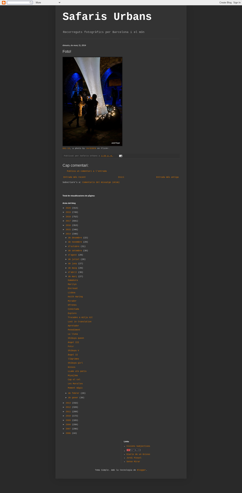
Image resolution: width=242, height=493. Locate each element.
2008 (69, 424)
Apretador (73, 326)
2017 (69, 221)
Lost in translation (79, 322)
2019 (69, 212)
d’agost (73, 255)
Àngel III (73, 342)
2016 (69, 225)
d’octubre (74, 246)
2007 (69, 429)
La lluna (73, 334)
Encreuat (73, 288)
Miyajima (73, 375)
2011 (69, 411)
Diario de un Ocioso (138, 454)
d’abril (73, 272)
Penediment (74, 330)
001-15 (66, 148)
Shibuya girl (75, 363)
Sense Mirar (133, 461)
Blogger (141, 470)
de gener (73, 397)
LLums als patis (77, 371)
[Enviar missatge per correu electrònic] (120, 156)
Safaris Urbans (107, 17)
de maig (73, 268)
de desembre (75, 238)
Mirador (72, 301)
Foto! (71, 346)
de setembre (75, 251)
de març (73, 276)
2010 (69, 416)
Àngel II (73, 355)
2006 (69, 433)
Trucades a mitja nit (80, 317)
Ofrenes (72, 305)
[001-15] (92, 145)
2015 (69, 229)
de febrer (74, 393)
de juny (73, 263)
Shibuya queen (76, 338)
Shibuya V (73, 350)
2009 (69, 420)
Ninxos (71, 367)
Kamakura (73, 280)
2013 (69, 403)
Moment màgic (75, 388)
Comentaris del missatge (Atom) (101, 182)
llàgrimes (73, 359)
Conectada (73, 309)
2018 (69, 217)
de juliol (74, 259)
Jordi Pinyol (133, 458)
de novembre (75, 242)
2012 (69, 407)
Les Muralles (75, 383)
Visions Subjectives (138, 446)
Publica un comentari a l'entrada (87, 171)
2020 (69, 208)
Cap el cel (74, 379)
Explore (72, 313)
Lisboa (71, 292)
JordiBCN (91, 148)
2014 (69, 234)
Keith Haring (75, 297)
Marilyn (72, 284)
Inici (121, 177)
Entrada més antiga (167, 177)
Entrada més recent (74, 177)
